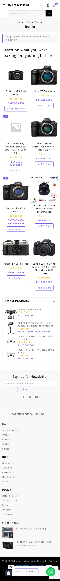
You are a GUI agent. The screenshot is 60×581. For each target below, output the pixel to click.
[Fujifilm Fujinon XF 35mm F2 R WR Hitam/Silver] (44, 189)
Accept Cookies (26, 571)
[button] (44, 105)
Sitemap (7, 514)
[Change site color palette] (11, 573)
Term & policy (10, 430)
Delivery (7, 444)
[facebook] (23, 397)
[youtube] (36, 397)
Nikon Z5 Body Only (44, 91)
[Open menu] (3, 5)
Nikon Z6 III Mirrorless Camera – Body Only (44, 146)
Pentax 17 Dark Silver (16, 263)
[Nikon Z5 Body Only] (44, 75)
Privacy (6, 509)
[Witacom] (18, 5)
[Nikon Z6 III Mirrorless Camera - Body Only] (44, 127)
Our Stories (8, 477)
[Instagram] (30, 397)
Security (7, 505)
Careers (6, 439)
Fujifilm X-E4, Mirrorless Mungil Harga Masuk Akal (34, 543)
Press (5, 435)
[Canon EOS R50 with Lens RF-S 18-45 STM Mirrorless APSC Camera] (44, 247)
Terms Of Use (9, 500)
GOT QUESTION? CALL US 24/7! (28, 414)
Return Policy (10, 496)
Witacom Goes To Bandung (31, 528)
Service (6, 448)
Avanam (53, 561)
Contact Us (8, 463)
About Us (7, 467)
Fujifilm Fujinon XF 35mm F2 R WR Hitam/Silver (44, 208)
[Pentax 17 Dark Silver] (15, 247)
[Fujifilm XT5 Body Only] (15, 75)
